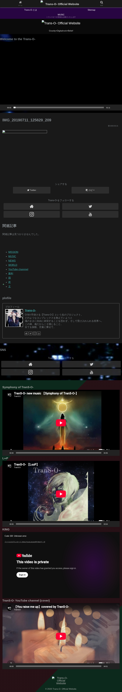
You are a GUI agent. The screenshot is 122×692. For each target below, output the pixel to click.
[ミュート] (113, 107)
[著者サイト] (32, 206)
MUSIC (12, 256)
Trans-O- (30, 310)
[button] (61, 76)
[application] (61, 76)
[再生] (3, 107)
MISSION (13, 252)
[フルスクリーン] (118, 107)
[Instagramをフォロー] (32, 214)
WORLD (12, 265)
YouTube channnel (18, 269)
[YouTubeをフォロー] (90, 214)
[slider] (59, 107)
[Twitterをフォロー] (90, 206)
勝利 (10, 273)
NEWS (12, 260)
